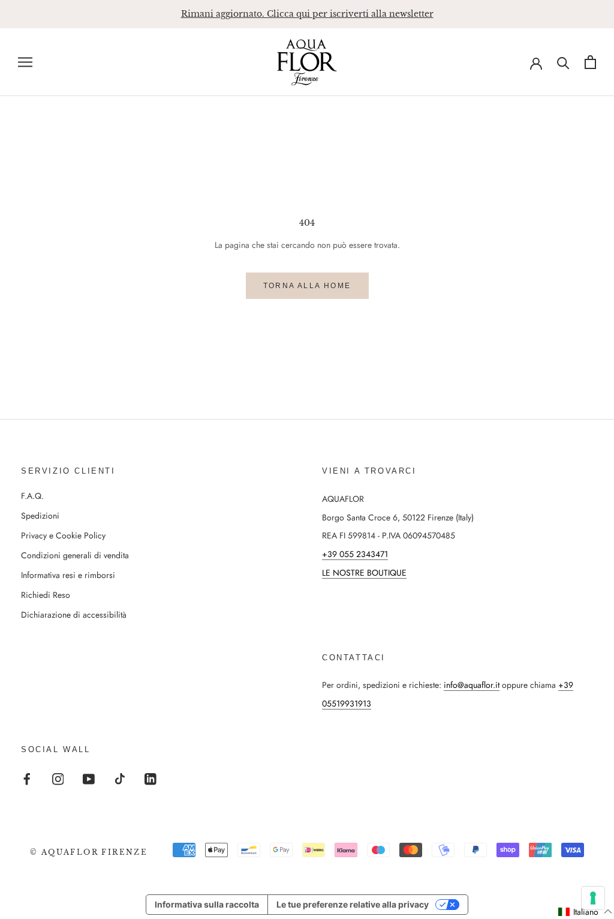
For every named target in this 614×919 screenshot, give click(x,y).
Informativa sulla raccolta (207, 904)
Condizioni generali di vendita (75, 555)
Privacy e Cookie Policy (63, 535)
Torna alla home (307, 286)
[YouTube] (89, 778)
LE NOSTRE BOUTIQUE (364, 573)
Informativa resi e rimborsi (68, 575)
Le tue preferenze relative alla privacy (352, 904)
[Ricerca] (563, 62)
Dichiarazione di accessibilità (74, 615)
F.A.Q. (32, 496)
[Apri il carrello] (590, 62)
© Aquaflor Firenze (89, 852)
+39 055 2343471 (355, 554)
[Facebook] (27, 778)
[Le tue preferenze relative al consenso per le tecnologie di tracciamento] (593, 898)
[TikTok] (120, 778)
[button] (585, 912)
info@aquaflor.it (471, 685)
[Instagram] (58, 778)
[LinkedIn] (150, 778)
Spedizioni (40, 516)
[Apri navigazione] (25, 62)
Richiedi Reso (45, 595)
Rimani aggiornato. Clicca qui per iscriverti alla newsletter (307, 13)
